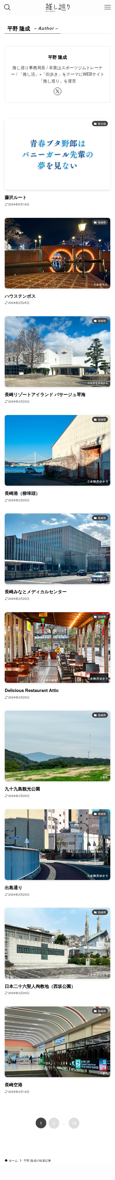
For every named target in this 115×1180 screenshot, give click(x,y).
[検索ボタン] (7, 7)
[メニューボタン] (107, 7)
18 (74, 1123)
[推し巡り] (57, 7)
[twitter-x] (57, 91)
